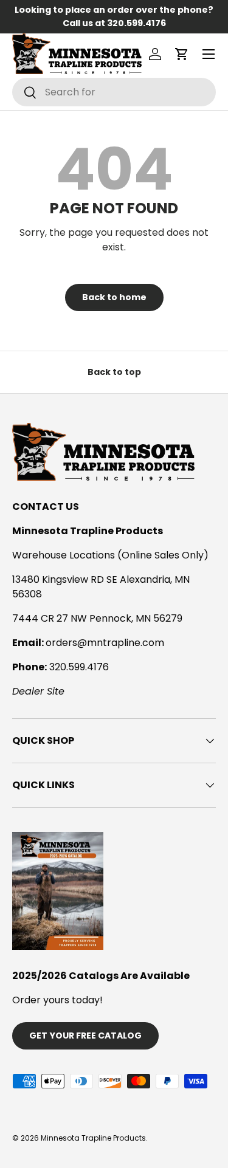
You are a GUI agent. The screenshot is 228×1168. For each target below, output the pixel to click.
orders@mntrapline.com (105, 643)
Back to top (114, 372)
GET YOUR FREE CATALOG (85, 1035)
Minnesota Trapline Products (93, 1138)
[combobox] (114, 92)
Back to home (114, 297)
